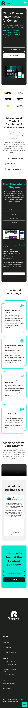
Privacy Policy (7, 686)
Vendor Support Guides (9, 662)
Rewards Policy (7, 688)
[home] (6, 3)
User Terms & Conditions (9, 664)
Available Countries (8, 674)
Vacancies (6, 650)
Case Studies (6, 645)
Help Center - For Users (9, 669)
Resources (6, 666)
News (4, 640)
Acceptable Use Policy (9, 683)
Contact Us (6, 671)
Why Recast (6, 642)
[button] (25, 3)
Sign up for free (7, 647)
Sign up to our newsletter (10, 652)
